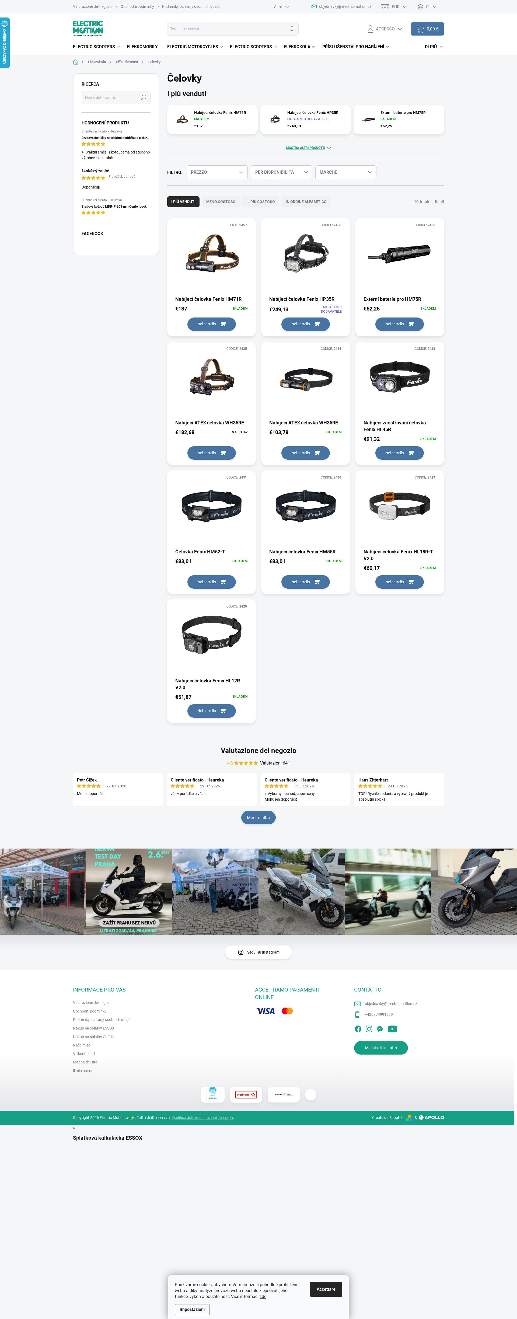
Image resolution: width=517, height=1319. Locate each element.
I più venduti (183, 202)
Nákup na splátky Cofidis (93, 1037)
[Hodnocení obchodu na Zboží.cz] (246, 1094)
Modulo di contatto (381, 1048)
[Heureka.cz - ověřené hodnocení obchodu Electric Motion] (212, 1095)
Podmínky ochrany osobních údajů (191, 6)
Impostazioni (192, 1309)
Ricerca (291, 29)
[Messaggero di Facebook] (380, 1028)
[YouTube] (392, 1028)
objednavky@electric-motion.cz (391, 1004)
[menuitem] (97, 47)
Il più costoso (260, 202)
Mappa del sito (85, 1062)
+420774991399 (379, 1014)
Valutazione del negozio (93, 6)
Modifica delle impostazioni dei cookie (203, 1117)
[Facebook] (358, 1028)
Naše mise (81, 1045)
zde (263, 1296)
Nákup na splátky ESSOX (93, 1028)
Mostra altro (258, 817)
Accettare (326, 1289)
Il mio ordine (83, 1071)
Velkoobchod (84, 1054)
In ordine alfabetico (306, 202)
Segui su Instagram (263, 952)
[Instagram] (369, 1028)
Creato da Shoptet (387, 1117)
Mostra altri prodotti (305, 148)
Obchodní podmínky (137, 6)
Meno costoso (221, 202)
